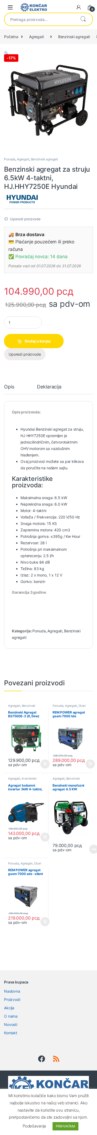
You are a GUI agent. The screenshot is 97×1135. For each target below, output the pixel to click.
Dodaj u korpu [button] (45, 764)
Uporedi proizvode (25, 219)
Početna (11, 36)
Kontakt (10, 1032)
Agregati (36, 36)
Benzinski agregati (74, 36)
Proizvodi (12, 999)
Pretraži (83, 19)
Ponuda (9, 159)
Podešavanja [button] (34, 1126)
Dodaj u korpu (38, 341)
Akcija (9, 1008)
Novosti (10, 1024)
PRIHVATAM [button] (65, 1126)
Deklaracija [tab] (49, 387)
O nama (11, 1016)
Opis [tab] (9, 387)
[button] (6, 53)
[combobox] (40, 19)
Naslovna (12, 991)
